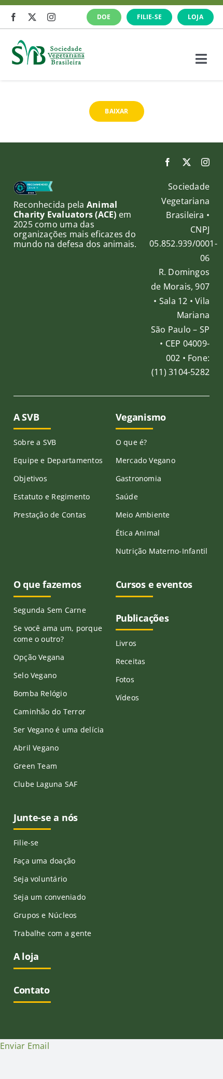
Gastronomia (139, 478)
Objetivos (30, 478)
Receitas (131, 661)
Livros (126, 643)
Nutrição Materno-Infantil (162, 551)
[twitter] (32, 17)
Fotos (125, 679)
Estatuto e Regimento (51, 496)
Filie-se (26, 842)
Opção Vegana (39, 657)
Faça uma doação (44, 861)
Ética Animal (138, 533)
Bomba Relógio (40, 693)
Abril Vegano (36, 748)
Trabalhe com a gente (52, 933)
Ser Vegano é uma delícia (58, 730)
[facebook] (13, 17)
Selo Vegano (35, 675)
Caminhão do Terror (49, 711)
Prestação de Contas (50, 515)
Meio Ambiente (143, 515)
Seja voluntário (40, 879)
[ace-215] (33, 185)
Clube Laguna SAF (45, 784)
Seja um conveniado (49, 897)
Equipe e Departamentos (58, 460)
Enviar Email (24, 1046)
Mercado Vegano (145, 460)
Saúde (127, 496)
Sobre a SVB (35, 442)
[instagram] (51, 17)
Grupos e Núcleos (45, 915)
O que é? (131, 442)
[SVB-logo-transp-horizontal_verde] (48, 42)
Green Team (35, 766)
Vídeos (127, 697)
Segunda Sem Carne (49, 610)
